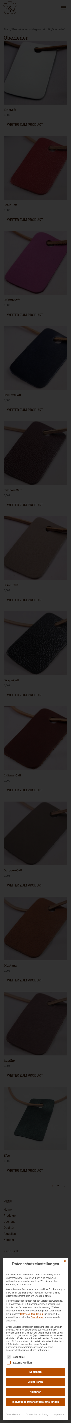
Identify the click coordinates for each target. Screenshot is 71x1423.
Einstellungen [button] (37, 1317)
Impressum (59, 1414)
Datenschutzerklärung (31, 1314)
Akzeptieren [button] (35, 1381)
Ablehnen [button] (35, 1391)
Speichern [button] (35, 1371)
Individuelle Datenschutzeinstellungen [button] (35, 1401)
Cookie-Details (13, 1414)
